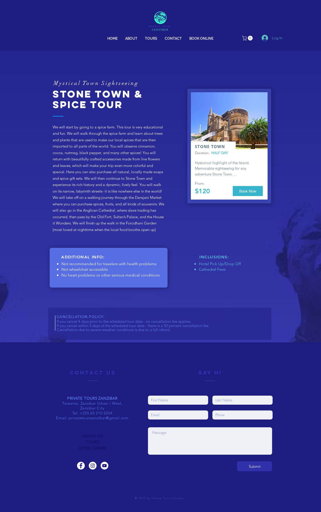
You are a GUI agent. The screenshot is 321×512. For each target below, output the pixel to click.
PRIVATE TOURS (160, 26)
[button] (151, 38)
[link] (248, 38)
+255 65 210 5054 (96, 413)
